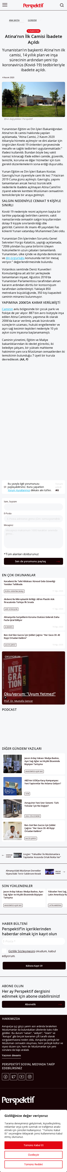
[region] (33, 1141)
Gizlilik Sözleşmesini (21, 951)
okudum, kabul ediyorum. (29, 953)
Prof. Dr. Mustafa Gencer (18, 701)
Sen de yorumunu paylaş (30, 561)
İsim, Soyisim (10, 501)
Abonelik (30, 1004)
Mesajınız (8, 525)
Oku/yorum (12, 656)
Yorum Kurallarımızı (19, 490)
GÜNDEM (32, 20)
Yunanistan (33, 31)
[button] (5, 5)
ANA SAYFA (14, 20)
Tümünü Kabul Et (34, 1145)
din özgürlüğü (15, 258)
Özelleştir (33, 1154)
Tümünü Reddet (33, 1164)
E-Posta (7, 513)
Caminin (7, 309)
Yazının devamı (11, 1055)
